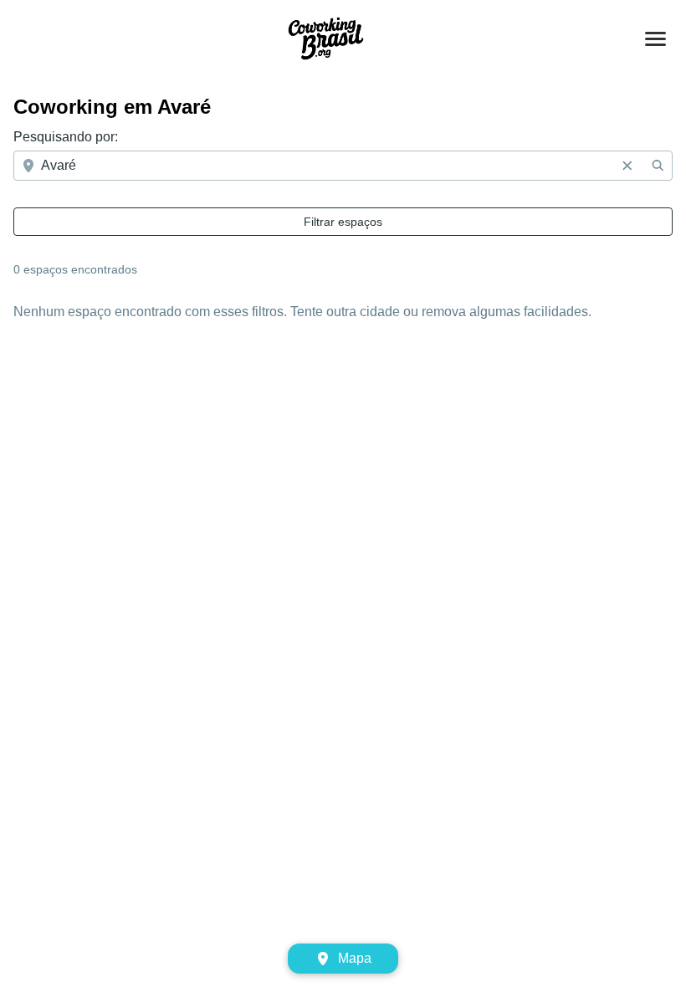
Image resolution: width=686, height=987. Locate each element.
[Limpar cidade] (627, 166)
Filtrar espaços (343, 221)
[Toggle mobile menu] (655, 39)
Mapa (354, 958)
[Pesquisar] (657, 166)
